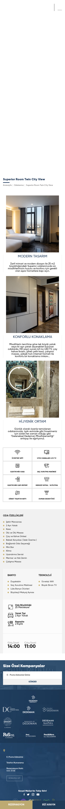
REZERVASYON (16, 805)
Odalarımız (19, 185)
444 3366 (43, 9)
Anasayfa (7, 185)
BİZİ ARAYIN (48, 805)
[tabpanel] (32, 227)
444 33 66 (10, 771)
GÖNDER (33, 682)
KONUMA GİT (14, 778)
